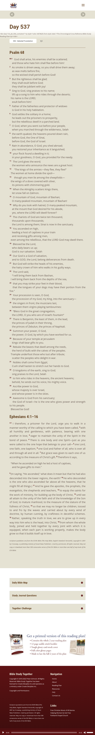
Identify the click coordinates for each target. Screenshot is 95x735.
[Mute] (85, 732)
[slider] (90, 732)
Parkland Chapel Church (59, 715)
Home (54, 679)
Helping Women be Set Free (60, 713)
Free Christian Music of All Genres (62, 710)
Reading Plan (57, 685)
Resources (56, 689)
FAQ (53, 692)
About (54, 682)
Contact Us (56, 695)
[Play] (3, 732)
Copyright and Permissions (19, 690)
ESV (14, 41)
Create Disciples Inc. (29, 686)
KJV (41, 41)
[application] (47, 732)
